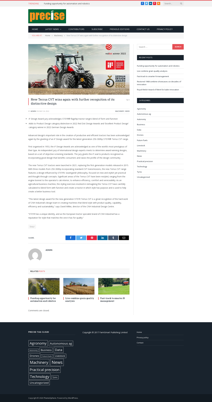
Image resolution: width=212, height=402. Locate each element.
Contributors (76, 29)
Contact (140, 342)
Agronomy (141, 108)
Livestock (141, 145)
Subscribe (97, 29)
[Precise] (47, 16)
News (127, 111)
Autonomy (141, 119)
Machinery (119, 111)
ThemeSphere (50, 398)
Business (141, 124)
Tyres (139, 172)
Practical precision (145, 161)
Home (35, 29)
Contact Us (143, 29)
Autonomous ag (144, 114)
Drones (140, 135)
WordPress (73, 398)
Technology (142, 166)
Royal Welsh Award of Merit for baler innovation (158, 89)
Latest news (52, 29)
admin (33, 111)
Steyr (32, 226)
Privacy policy (164, 29)
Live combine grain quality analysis (60, 3)
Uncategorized (143, 177)
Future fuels (142, 140)
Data (139, 129)
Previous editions (120, 29)
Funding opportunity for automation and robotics (43, 299)
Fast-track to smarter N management (112, 299)
